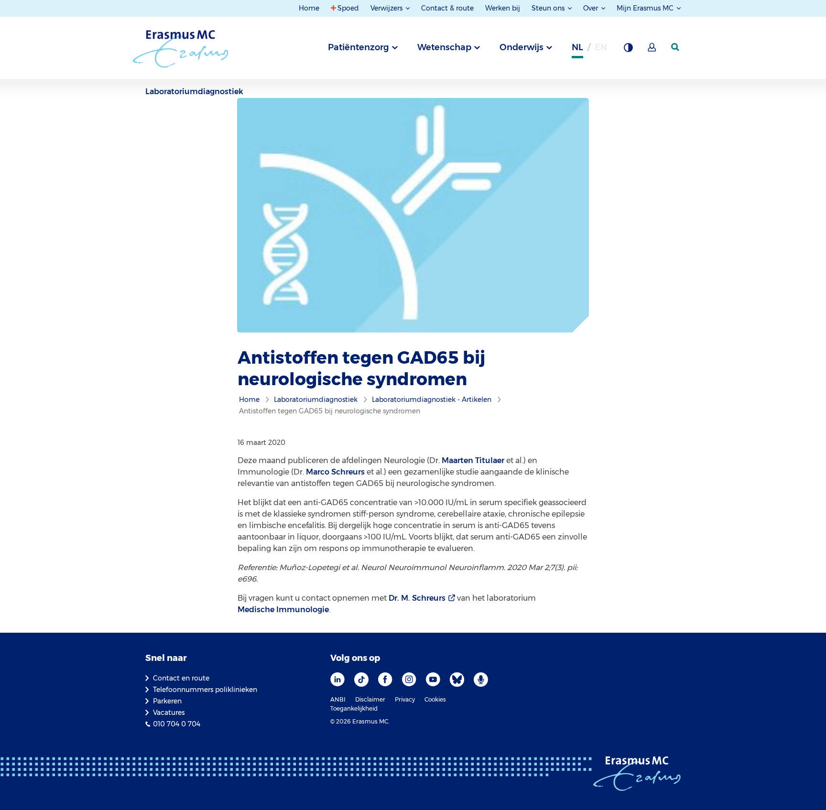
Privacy (405, 699)
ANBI (338, 699)
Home (309, 8)
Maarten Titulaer (473, 460)
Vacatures (169, 712)
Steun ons (549, 8)
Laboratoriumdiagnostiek (194, 91)
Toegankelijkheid (354, 708)
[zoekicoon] (676, 47)
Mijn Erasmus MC (646, 8)
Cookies (435, 699)
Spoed (348, 8)
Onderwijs (521, 47)
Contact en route (181, 678)
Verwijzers (387, 8)
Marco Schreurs (335, 471)
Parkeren (167, 701)
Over (591, 8)
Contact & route (447, 8)
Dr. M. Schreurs (417, 598)
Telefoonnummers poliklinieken (205, 689)
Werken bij (502, 8)
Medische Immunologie (283, 609)
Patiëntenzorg (358, 47)
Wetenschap (444, 47)
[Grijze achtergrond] (628, 50)
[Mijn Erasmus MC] (652, 50)
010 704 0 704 (176, 724)
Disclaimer (370, 699)
